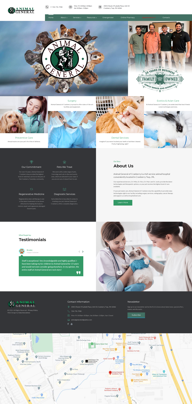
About (63, 18)
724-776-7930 (57, 7)
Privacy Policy (33, 310)
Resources (91, 18)
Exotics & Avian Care (168, 100)
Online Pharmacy (128, 18)
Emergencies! (108, 18)
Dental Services (120, 137)
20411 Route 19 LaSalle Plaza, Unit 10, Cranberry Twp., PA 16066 (93, 307)
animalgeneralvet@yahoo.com (81, 320)
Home (50, 18)
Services (76, 18)
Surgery (72, 100)
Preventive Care (24, 137)
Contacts (166, 18)
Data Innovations (24, 313)
